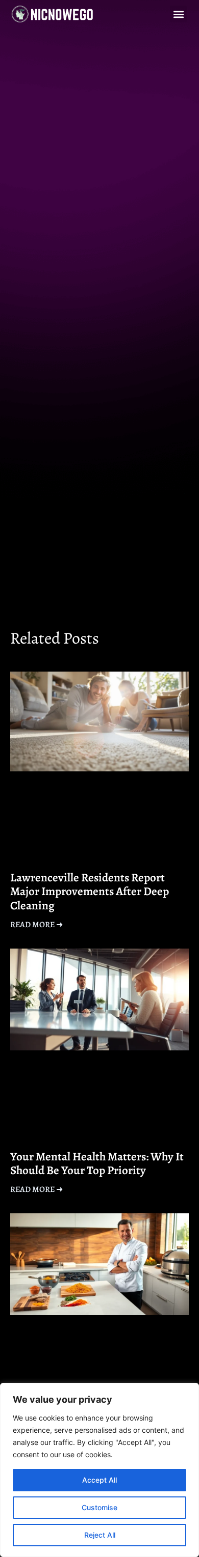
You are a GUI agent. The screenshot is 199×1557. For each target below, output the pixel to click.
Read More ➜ (36, 924)
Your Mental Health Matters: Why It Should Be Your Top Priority (97, 1164)
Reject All (99, 1535)
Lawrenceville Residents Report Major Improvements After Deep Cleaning (89, 891)
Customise (99, 1507)
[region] (99, 1470)
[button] (178, 14)
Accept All (99, 1480)
